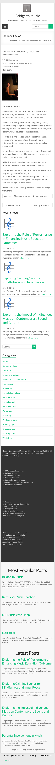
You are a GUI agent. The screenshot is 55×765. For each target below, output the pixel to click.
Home (4, 451)
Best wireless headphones (12, 511)
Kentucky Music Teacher (18, 597)
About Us (38, 451)
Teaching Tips (8, 424)
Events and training (10, 375)
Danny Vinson (41, 205)
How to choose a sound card (13, 513)
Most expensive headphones (13, 537)
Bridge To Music (12, 577)
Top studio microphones (12, 544)
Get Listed (47, 451)
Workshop (7, 438)
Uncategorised (8, 429)
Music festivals (8, 402)
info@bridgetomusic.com (13, 755)
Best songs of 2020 (9, 509)
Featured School (26, 451)
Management (8, 384)
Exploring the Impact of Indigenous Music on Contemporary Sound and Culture (27, 318)
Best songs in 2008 (9, 506)
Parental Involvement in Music (22, 735)
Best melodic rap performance (14, 480)
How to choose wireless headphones (16, 533)
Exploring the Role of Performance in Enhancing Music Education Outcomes (27, 238)
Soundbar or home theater (12, 542)
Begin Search (14, 451)
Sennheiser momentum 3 (12, 540)
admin (8, 196)
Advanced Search (19, 453)
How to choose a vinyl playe (13, 516)
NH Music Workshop (16, 615)
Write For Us (46, 755)
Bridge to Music (27, 16)
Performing (7, 411)
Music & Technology (11, 393)
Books (5, 361)
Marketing (7, 388)
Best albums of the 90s (11, 475)
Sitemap (32, 755)
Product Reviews (9, 420)
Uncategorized (8, 433)
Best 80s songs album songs (13, 471)
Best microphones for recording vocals (17, 482)
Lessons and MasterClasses (14, 379)
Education (6, 370)
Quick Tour (31, 453)
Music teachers (41, 196)
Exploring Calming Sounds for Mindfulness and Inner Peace (23, 280)
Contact (6, 760)
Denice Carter (13, 205)
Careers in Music (9, 366)
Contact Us (7, 453)
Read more (25, 258)
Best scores (6, 502)
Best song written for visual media (15, 504)
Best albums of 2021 (10, 473)
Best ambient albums (10, 478)
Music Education (9, 397)
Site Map (16, 456)
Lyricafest (8, 632)
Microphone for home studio (13, 535)
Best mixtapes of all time (12, 485)
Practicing (6, 415)
